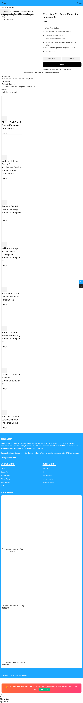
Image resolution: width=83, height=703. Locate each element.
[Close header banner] (2, 680)
